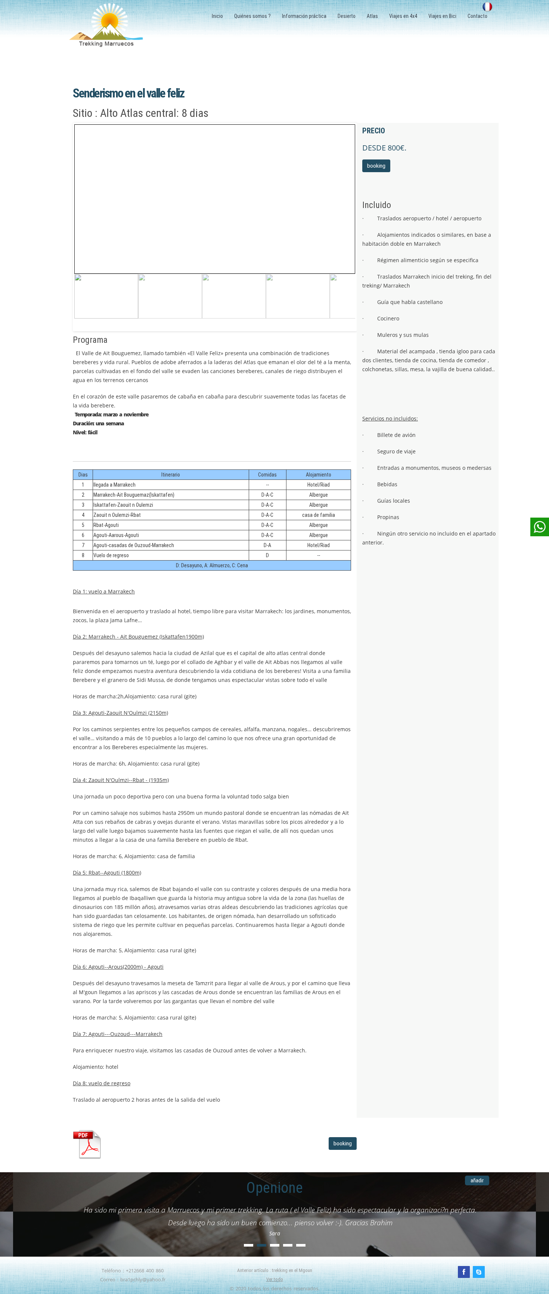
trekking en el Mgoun (292, 1270)
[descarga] (144, 1144)
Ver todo (274, 1279)
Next (347, 293)
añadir (477, 1180)
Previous (81, 293)
